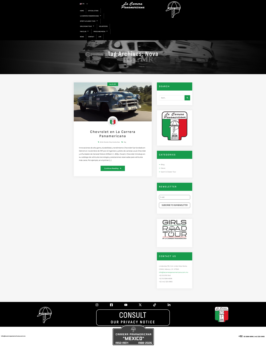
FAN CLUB (83, 31)
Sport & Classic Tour (168, 172)
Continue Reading (111, 168)
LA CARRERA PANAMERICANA (89, 16)
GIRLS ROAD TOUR (86, 26)
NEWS (82, 37)
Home (129, 61)
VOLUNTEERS (103, 26)
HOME (82, 11)
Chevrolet (106, 142)
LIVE (100, 37)
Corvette (114, 142)
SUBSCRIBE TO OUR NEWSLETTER (175, 205)
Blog (125, 142)
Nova (118, 142)
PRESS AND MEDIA (99, 31)
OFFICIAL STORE (93, 11)
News (163, 168)
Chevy (110, 142)
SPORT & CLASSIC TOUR (87, 21)
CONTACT (91, 37)
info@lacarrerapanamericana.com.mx (173, 272)
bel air (101, 142)
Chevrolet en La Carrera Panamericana (112, 134)
